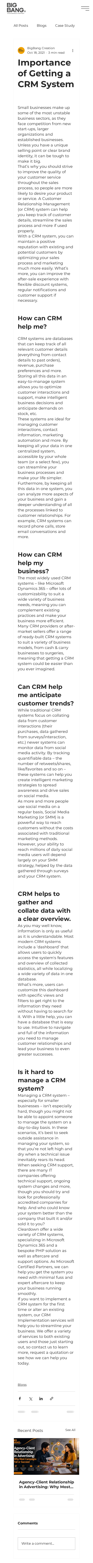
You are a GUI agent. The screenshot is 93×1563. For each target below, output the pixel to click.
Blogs (41, 26)
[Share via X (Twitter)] (30, 1398)
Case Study (65, 26)
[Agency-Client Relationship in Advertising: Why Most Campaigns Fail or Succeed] (46, 1456)
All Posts (21, 26)
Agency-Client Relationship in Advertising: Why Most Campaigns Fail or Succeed (46, 1484)
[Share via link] (52, 1398)
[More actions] (72, 50)
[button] (85, 9)
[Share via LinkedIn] (41, 1398)
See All (70, 1430)
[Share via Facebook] (20, 1398)
